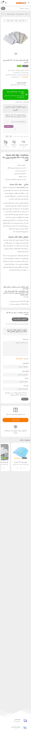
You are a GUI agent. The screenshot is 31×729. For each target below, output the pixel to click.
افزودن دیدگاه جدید (19, 319)
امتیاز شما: (26, 359)
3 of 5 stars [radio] (19, 358)
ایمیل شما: (25, 386)
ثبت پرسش (15, 420)
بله (10, 136)
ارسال (19, 20)
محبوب (23, 20)
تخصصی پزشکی (11, 70)
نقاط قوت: (24, 363)
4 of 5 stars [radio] (18, 358)
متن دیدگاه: (25, 339)
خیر (7, 136)
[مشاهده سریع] (24, 468)
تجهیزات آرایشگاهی (20, 70)
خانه (26, 14)
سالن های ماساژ (20, 14)
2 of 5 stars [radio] (20, 358)
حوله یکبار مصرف (11, 14)
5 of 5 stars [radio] (16, 358)
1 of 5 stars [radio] (22, 358)
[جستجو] (3, 8)
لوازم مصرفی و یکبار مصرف (22, 75)
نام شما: (26, 378)
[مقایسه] (21, 468)
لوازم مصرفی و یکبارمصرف (11, 75)
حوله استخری (19, 102)
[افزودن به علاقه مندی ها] (17, 468)
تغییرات (7, 20)
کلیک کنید (25, 289)
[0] (2, 3)
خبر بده (15, 20)
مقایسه (11, 20)
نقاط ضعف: (24, 371)
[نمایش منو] (28, 2)
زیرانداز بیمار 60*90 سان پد (20, 462)
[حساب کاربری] (5, 2)
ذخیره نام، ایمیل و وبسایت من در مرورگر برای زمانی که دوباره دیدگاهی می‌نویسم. (16, 394)
